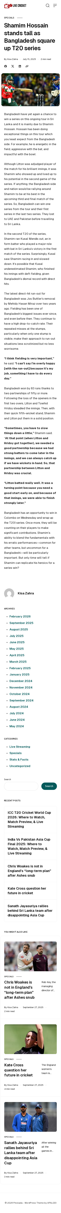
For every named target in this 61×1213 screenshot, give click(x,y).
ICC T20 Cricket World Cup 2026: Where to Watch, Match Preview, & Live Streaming (29, 819)
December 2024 (20, 681)
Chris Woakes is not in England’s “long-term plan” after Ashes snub (29, 870)
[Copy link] (26, 66)
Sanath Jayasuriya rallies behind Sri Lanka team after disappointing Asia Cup (30, 910)
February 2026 (20, 616)
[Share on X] (12, 66)
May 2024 (16, 726)
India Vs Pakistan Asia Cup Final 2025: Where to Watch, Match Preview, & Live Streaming (29, 846)
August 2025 (18, 629)
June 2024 (17, 719)
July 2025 (16, 636)
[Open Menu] (55, 5)
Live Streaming (19, 746)
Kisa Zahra (12, 59)
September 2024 (21, 700)
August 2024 (18, 706)
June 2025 (17, 642)
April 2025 (16, 655)
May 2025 (16, 648)
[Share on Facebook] (5, 66)
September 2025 (21, 623)
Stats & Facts (18, 759)
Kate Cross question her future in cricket (27, 891)
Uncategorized (19, 766)
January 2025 (19, 674)
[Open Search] (47, 5)
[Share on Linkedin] (19, 66)
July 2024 (16, 713)
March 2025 (18, 661)
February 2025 (20, 668)
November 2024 (21, 687)
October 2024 (19, 694)
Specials (9, 17)
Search (7, 779)
